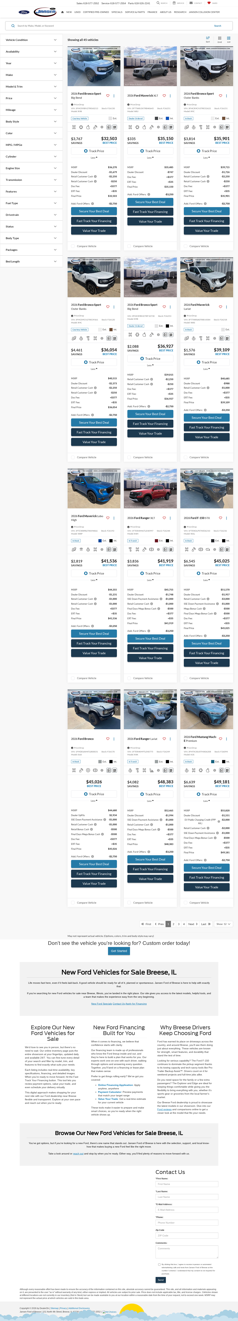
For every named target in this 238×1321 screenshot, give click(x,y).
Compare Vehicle (86, 246)
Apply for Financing (136, 1003)
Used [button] (77, 12)
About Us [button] (165, 12)
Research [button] (180, 12)
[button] (116, 66)
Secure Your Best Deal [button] (94, 211)
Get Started (119, 951)
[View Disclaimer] (102, 127)
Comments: (161, 1243)
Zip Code (160, 1230)
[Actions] (114, 96)
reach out (78, 1153)
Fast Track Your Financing (94, 221)
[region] (94, 183)
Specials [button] (117, 12)
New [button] (69, 12)
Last (204, 924)
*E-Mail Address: (164, 1204)
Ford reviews (164, 1109)
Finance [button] (152, 12)
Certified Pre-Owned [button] (96, 12)
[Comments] (108, 127)
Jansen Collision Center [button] (204, 12)
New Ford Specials (101, 1003)
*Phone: (159, 1217)
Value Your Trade (94, 231)
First (147, 924)
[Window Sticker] (114, 127)
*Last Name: (162, 1191)
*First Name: (162, 1178)
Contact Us (119, 1003)
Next (192, 924)
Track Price (96, 151)
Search (217, 25)
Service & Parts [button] (135, 12)
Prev (160, 924)
